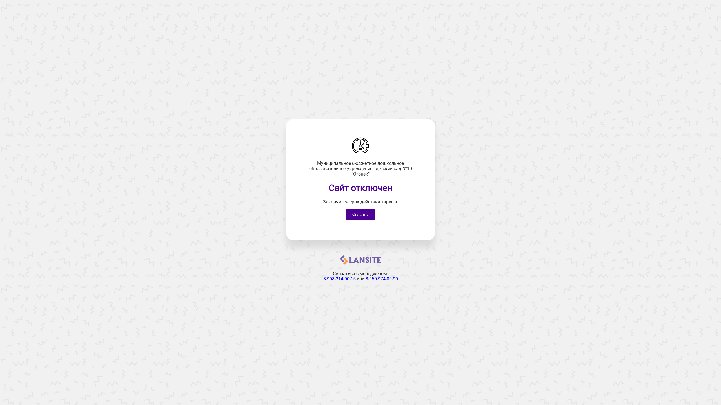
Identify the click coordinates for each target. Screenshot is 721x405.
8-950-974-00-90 (382, 279)
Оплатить (360, 214)
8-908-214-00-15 (339, 279)
